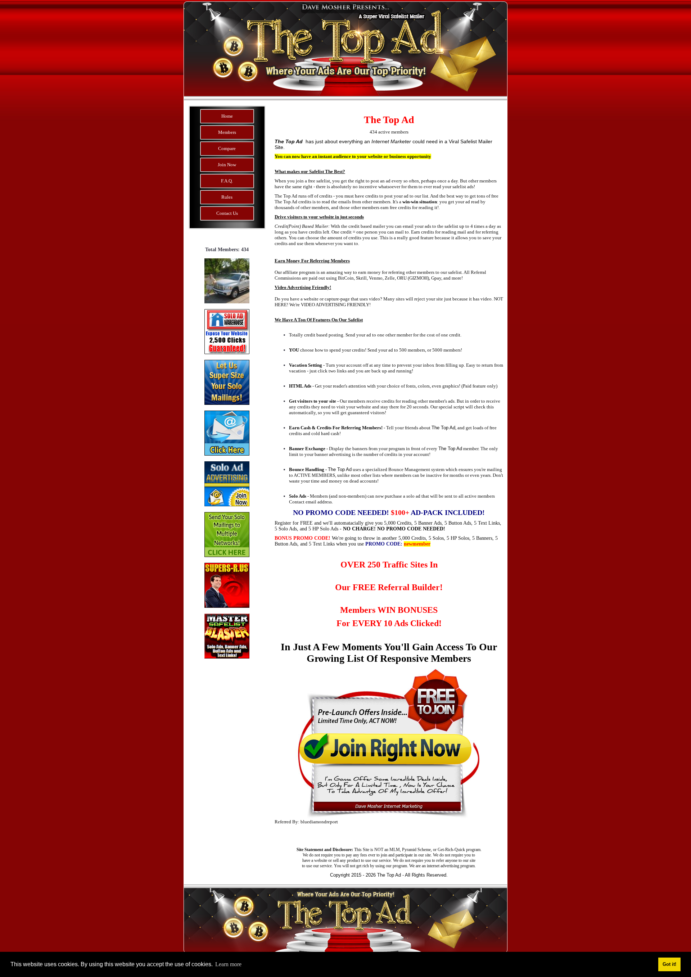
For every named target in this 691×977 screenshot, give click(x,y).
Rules (226, 197)
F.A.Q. (227, 181)
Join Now (227, 164)
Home (227, 116)
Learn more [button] (228, 964)
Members (227, 132)
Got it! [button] (669, 964)
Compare (227, 148)
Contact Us (227, 213)
